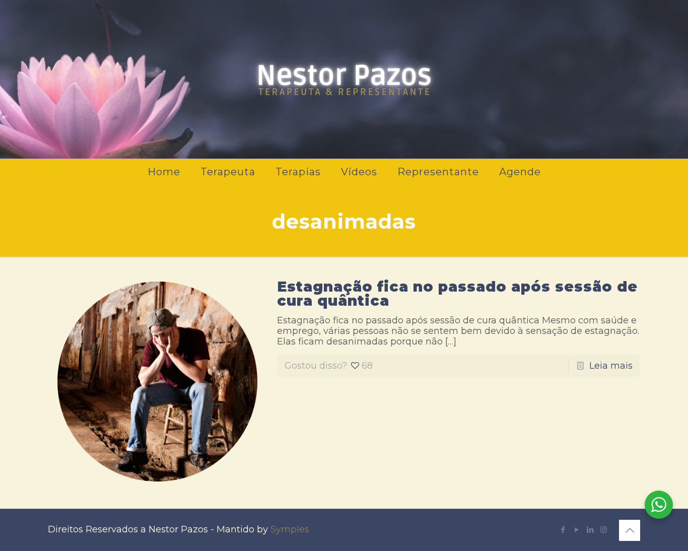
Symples (289, 529)
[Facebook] (563, 529)
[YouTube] (576, 529)
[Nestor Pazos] (344, 78)
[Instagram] (603, 529)
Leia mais (611, 365)
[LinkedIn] (590, 529)
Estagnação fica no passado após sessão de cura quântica (457, 293)
